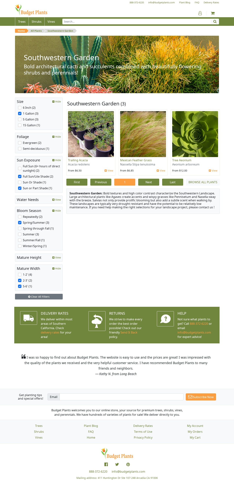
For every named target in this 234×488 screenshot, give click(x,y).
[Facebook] (106, 464)
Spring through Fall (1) (38, 228)
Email (53, 397)
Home (21, 30)
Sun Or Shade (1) (34, 182)
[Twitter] (117, 464)
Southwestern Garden (60, 30)
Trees (39, 426)
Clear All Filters (40, 296)
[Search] (215, 21)
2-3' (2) (27, 280)
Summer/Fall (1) (34, 240)
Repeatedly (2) (32, 217)
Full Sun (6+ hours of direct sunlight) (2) (41, 168)
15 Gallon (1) (31, 125)
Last (173, 182)
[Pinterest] (128, 464)
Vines (39, 437)
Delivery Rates (143, 426)
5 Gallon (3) (30, 119)
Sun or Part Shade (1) (37, 188)
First (77, 182)
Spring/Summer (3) (36, 223)
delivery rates (50, 332)
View (110, 170)
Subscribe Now (203, 397)
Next (149, 182)
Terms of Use (143, 432)
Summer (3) (31, 234)
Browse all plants (202, 182)
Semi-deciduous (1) (36, 149)
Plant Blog (91, 426)
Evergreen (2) (32, 143)
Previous (101, 182)
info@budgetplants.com (128, 472)
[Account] (200, 13)
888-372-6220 (199, 324)
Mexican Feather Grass (136, 160)
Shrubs (39, 432)
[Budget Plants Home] (31, 9)
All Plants (36, 30)
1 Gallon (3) (30, 113)
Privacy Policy (143, 437)
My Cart (195, 437)
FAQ (91, 432)
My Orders (195, 432)
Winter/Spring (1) (35, 246)
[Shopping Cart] (212, 13)
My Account (195, 426)
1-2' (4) (27, 275)
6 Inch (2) (29, 108)
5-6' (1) (27, 286)
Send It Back (128, 332)
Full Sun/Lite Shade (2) (38, 176)
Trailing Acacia (78, 160)
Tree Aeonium (181, 160)
